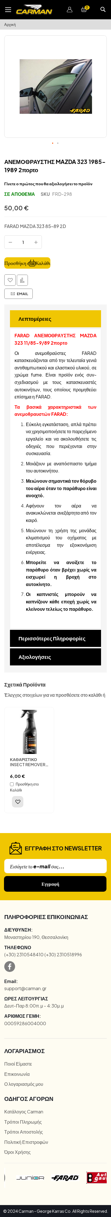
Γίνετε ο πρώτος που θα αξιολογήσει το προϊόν (48, 183)
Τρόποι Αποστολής (23, 1132)
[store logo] (34, 9)
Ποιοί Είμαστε (18, 1064)
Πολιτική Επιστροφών (26, 1142)
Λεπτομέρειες (34, 318)
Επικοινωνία (17, 1074)
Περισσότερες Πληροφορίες (51, 638)
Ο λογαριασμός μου (23, 1084)
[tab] (55, 318)
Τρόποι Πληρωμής (23, 1122)
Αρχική (10, 24)
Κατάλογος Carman (23, 1112)
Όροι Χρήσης (17, 1152)
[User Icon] (69, 9)
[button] (69, 9)
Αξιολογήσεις (34, 656)
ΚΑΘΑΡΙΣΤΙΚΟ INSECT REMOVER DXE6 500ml (27, 764)
